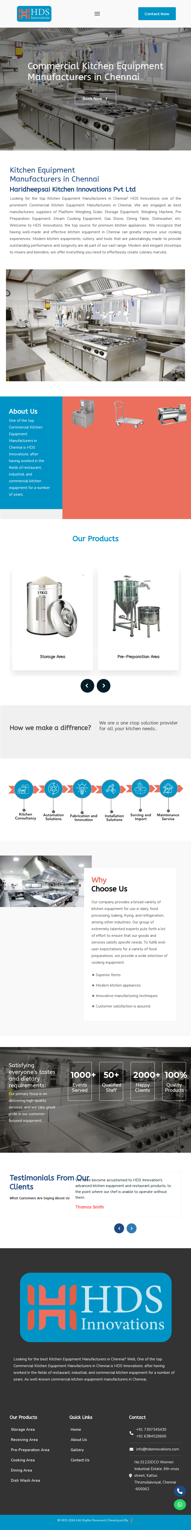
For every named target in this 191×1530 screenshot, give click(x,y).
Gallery (77, 1449)
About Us (79, 1439)
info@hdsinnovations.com (157, 1449)
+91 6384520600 (151, 1436)
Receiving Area (24, 1439)
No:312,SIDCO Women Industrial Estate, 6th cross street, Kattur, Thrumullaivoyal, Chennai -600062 (156, 1475)
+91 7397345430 (151, 1429)
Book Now (92, 98)
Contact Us (80, 1460)
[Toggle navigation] (97, 14)
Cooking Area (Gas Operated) (138, 656)
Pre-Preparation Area (53, 656)
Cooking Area (23, 1460)
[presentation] (87, 686)
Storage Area (23, 1429)
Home (76, 1429)
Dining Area (21, 1470)
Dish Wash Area (25, 1480)
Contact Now (156, 13)
